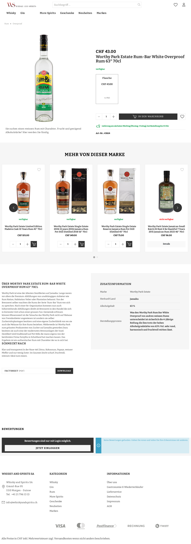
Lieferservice (114, 491)
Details (166, 244)
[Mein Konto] (184, 5)
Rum (52, 491)
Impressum (113, 501)
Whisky (54, 482)
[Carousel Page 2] (97, 257)
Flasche (107, 78)
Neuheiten (56, 506)
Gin (52, 487)
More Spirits (56, 496)
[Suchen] (139, 5)
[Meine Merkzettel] (175, 5)
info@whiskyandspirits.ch (21, 502)
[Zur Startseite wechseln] (27, 5)
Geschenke (56, 501)
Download (64, 371)
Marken (54, 511)
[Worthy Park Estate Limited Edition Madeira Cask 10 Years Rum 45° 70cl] (23, 191)
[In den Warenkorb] (34, 244)
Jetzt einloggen (48, 448)
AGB (109, 506)
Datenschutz (114, 496)
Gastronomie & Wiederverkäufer (125, 487)
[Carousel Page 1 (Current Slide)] (94, 257)
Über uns (112, 482)
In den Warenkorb (151, 116)
